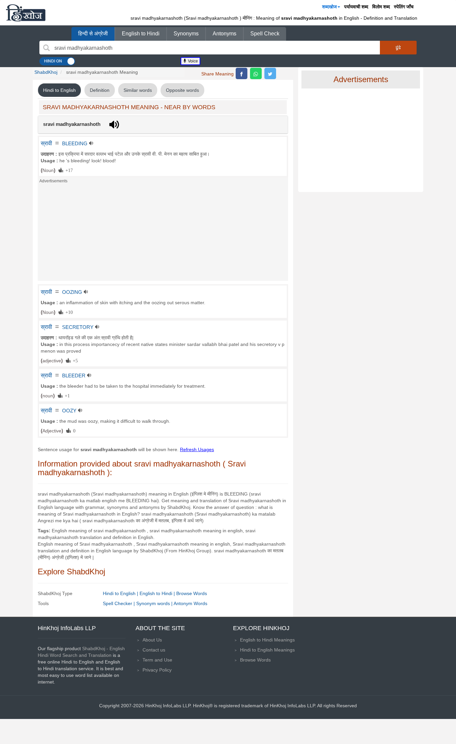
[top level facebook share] (241, 73)
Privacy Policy (157, 670)
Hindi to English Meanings (267, 650)
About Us (152, 639)
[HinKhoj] (26, 13)
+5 (74, 360)
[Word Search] (46, 47)
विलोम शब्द (381, 6)
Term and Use (157, 660)
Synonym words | (155, 603)
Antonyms (224, 33)
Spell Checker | (119, 603)
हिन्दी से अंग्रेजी (93, 33)
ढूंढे (398, 47)
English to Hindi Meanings (267, 639)
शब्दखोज (329, 6)
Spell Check (264, 33)
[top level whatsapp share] (256, 73)
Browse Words (191, 593)
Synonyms (186, 33)
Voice (192, 61)
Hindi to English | (121, 593)
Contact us (154, 650)
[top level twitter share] (270, 73)
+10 (68, 312)
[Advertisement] (163, 234)
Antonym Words (190, 603)
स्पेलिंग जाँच (404, 6)
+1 (66, 395)
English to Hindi (141, 33)
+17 (68, 170)
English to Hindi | (158, 593)
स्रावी (46, 143)
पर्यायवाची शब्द (356, 6)
